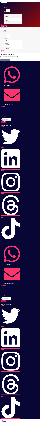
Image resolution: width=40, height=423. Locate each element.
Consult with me (4, 112)
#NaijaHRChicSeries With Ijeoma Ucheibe (8, 110)
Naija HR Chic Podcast (5, 108)
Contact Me (7, 23)
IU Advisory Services (4, 114)
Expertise (6, 17)
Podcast (7, 19)
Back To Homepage (3, 61)
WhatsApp (4, 421)
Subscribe (4, 121)
